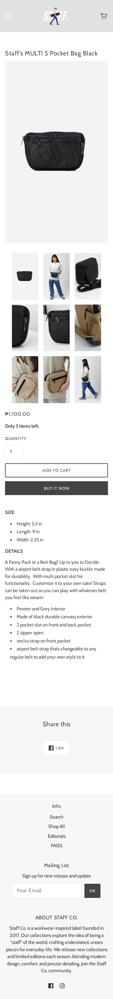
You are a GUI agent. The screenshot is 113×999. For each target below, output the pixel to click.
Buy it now (56, 488)
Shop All (56, 826)
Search (56, 817)
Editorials (57, 836)
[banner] (56, 16)
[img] (50, 985)
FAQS (56, 845)
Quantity (14, 438)
